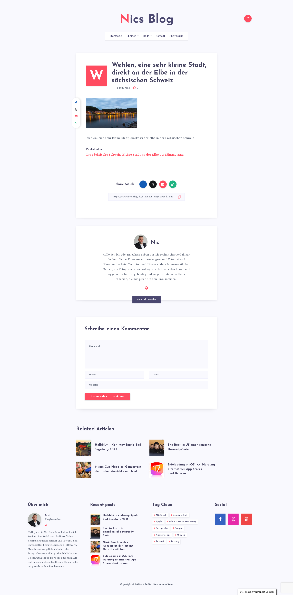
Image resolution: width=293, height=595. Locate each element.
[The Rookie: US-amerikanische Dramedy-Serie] (156, 447)
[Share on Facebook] (76, 102)
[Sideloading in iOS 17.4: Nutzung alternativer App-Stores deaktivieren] (156, 469)
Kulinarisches (163, 535)
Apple (159, 521)
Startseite (116, 36)
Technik (160, 541)
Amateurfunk (180, 515)
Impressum (176, 36)
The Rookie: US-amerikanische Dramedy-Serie (119, 532)
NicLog (181, 535)
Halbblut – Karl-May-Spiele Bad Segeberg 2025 (120, 517)
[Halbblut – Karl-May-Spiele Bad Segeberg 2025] (83, 447)
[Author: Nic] (141, 241)
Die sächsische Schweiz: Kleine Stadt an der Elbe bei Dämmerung (135, 155)
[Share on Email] (76, 116)
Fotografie (162, 528)
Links (146, 36)
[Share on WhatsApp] (76, 123)
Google (178, 528)
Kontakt (160, 36)
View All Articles (147, 300)
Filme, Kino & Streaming (183, 521)
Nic (155, 242)
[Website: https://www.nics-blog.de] (146, 288)
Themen (131, 36)
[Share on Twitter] (76, 109)
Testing (175, 541)
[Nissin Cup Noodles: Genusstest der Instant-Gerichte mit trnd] (83, 469)
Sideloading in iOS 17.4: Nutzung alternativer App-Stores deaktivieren (191, 469)
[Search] (248, 18)
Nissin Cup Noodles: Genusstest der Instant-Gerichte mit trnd (118, 546)
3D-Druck (161, 515)
